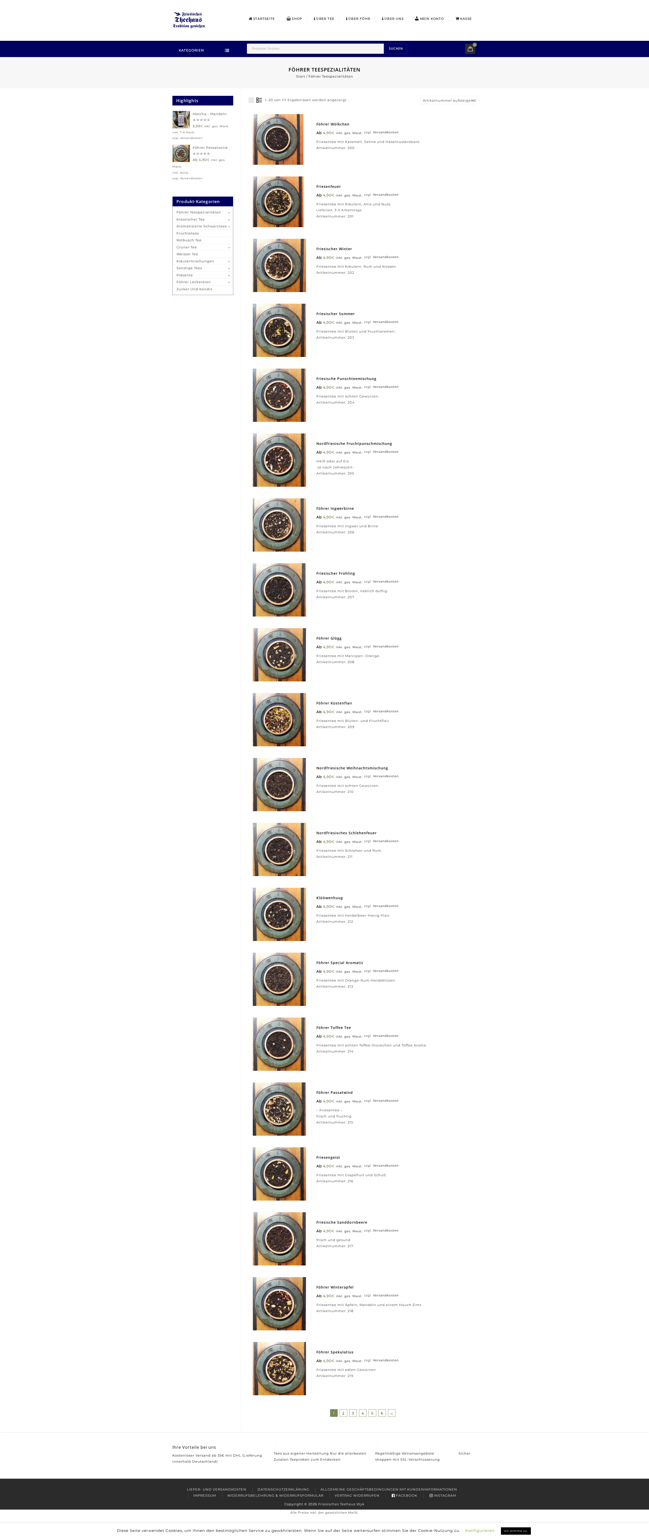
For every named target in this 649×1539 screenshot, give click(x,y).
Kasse (466, 19)
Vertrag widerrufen (357, 1495)
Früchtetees (187, 233)
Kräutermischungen (195, 261)
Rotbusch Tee (189, 240)
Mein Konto (432, 19)
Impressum (204, 1495)
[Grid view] (251, 100)
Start (300, 76)
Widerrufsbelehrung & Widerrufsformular (275, 1495)
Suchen (396, 48)
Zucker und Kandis (194, 289)
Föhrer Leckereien (193, 282)
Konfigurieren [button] (480, 1530)
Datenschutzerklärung (283, 1489)
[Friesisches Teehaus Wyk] (188, 19)
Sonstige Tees (189, 268)
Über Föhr (359, 19)
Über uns (394, 19)
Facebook (406, 1495)
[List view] (259, 100)
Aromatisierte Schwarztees (201, 226)
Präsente (184, 275)
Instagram (445, 1495)
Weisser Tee (187, 254)
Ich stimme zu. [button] (516, 1531)
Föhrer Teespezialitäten (198, 212)
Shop (297, 19)
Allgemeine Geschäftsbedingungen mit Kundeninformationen (388, 1489)
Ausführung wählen (285, 144)
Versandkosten (386, 132)
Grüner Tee (186, 247)
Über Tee (325, 19)
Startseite (264, 19)
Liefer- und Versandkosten (216, 1489)
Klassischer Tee (190, 219)
